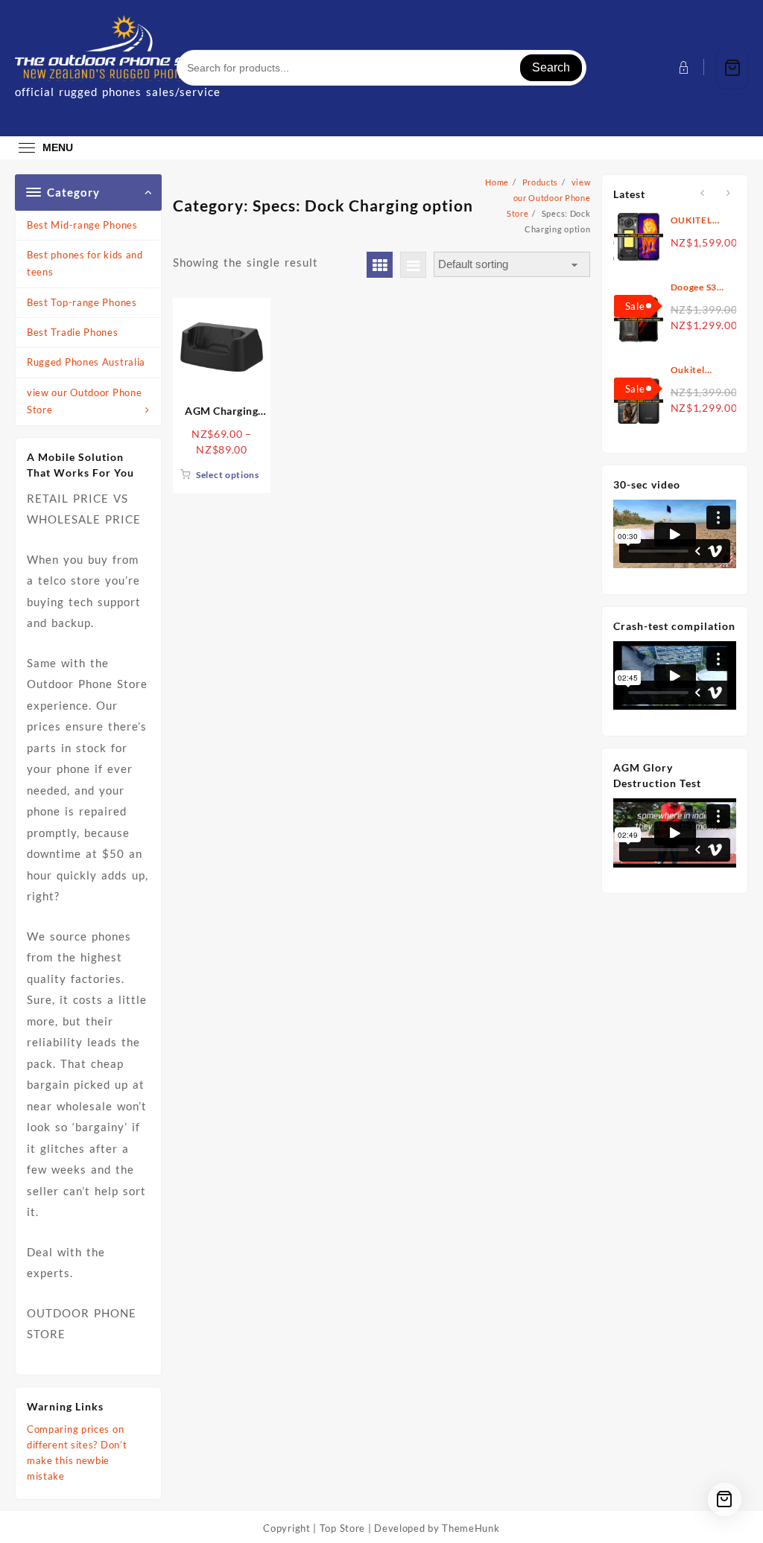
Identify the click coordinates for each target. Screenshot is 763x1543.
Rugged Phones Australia (86, 362)
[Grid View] (380, 265)
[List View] (413, 265)
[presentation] (702, 193)
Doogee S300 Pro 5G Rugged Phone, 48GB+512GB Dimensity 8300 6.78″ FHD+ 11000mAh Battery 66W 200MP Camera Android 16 (700, 287)
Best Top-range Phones (82, 302)
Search (551, 67)
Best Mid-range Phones (82, 225)
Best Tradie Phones (72, 332)
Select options (227, 474)
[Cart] (732, 68)
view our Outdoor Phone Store (84, 401)
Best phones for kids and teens (85, 263)
